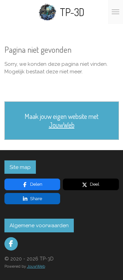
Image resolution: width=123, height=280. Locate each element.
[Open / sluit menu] (115, 12)
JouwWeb (61, 125)
